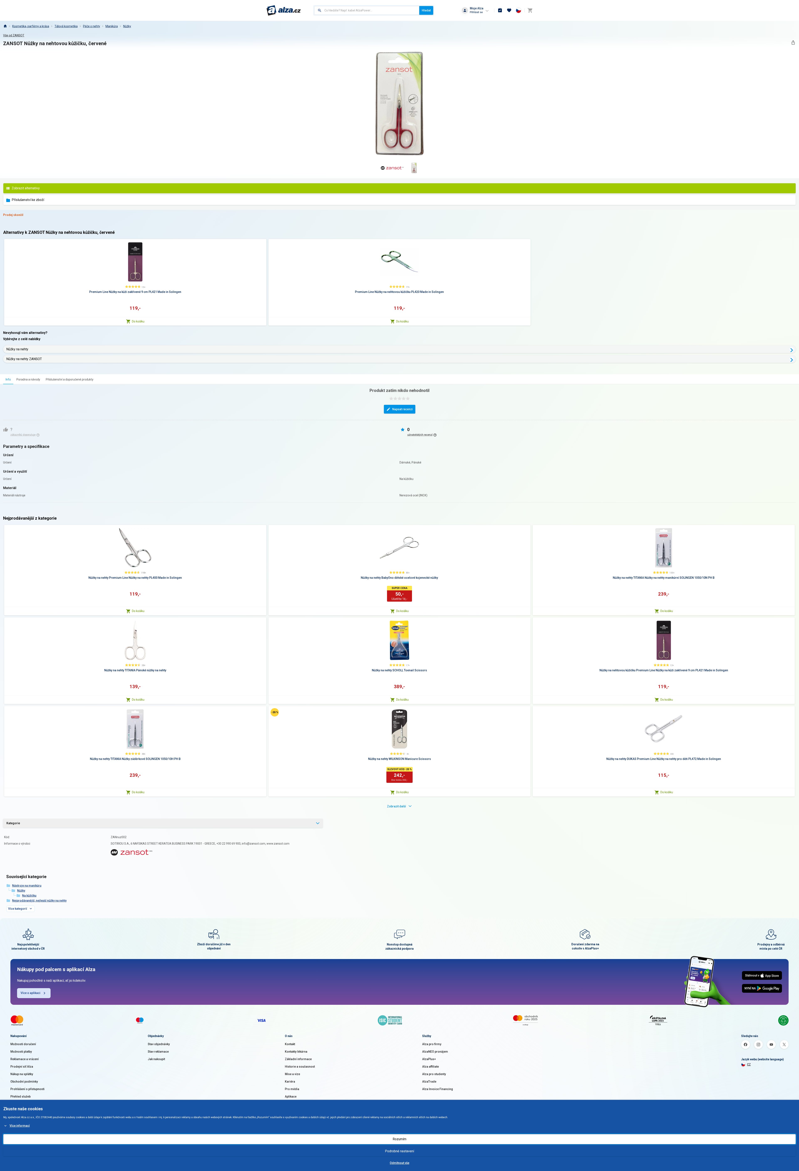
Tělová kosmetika (66, 26)
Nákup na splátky (21, 1074)
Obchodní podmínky (24, 1081)
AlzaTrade (429, 1081)
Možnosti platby (21, 1051)
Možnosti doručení (23, 1044)
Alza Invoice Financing (437, 1089)
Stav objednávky (159, 1044)
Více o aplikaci (30, 993)
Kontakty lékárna (296, 1051)
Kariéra (290, 1081)
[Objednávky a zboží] (500, 10)
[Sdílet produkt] (793, 42)
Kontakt (290, 1044)
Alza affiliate (430, 1066)
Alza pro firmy (431, 1044)
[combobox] (366, 10)
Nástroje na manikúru (26, 885)
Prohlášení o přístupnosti (27, 1089)
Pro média (292, 1089)
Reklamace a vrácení (24, 1059)
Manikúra (111, 26)
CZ (749, 1064)
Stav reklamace (158, 1051)
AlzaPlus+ (429, 1059)
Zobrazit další (396, 806)
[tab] (8, 379)
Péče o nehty (91, 26)
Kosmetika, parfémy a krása (30, 26)
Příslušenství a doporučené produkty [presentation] (69, 379)
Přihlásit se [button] (476, 12)
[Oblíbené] (509, 10)
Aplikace (291, 1096)
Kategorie (13, 823)
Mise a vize (292, 1074)
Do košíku (138, 321)
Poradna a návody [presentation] (28, 379)
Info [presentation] (8, 379)
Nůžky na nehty (17, 349)
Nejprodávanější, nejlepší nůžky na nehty (39, 900)
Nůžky (127, 26)
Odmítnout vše (399, 1163)
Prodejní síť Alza (21, 1066)
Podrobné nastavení (399, 1151)
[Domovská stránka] (5, 26)
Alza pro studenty (434, 1074)
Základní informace (298, 1059)
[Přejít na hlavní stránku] (284, 10)
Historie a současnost (300, 1066)
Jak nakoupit (156, 1059)
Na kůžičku (29, 895)
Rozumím (399, 1139)
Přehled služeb (20, 1096)
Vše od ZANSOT (13, 35)
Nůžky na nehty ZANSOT (24, 359)
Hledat (426, 10)
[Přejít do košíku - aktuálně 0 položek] (529, 10)
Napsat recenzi (402, 409)
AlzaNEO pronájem (435, 1051)
